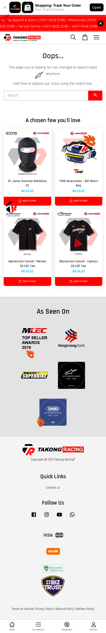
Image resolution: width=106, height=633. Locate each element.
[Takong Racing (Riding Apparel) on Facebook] (33, 517)
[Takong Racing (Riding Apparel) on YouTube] (59, 517)
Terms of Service (23, 609)
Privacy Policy (44, 609)
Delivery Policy (85, 609)
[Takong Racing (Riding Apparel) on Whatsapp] (72, 517)
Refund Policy (64, 609)
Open (96, 7)
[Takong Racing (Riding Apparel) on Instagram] (46, 517)
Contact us (53, 488)
